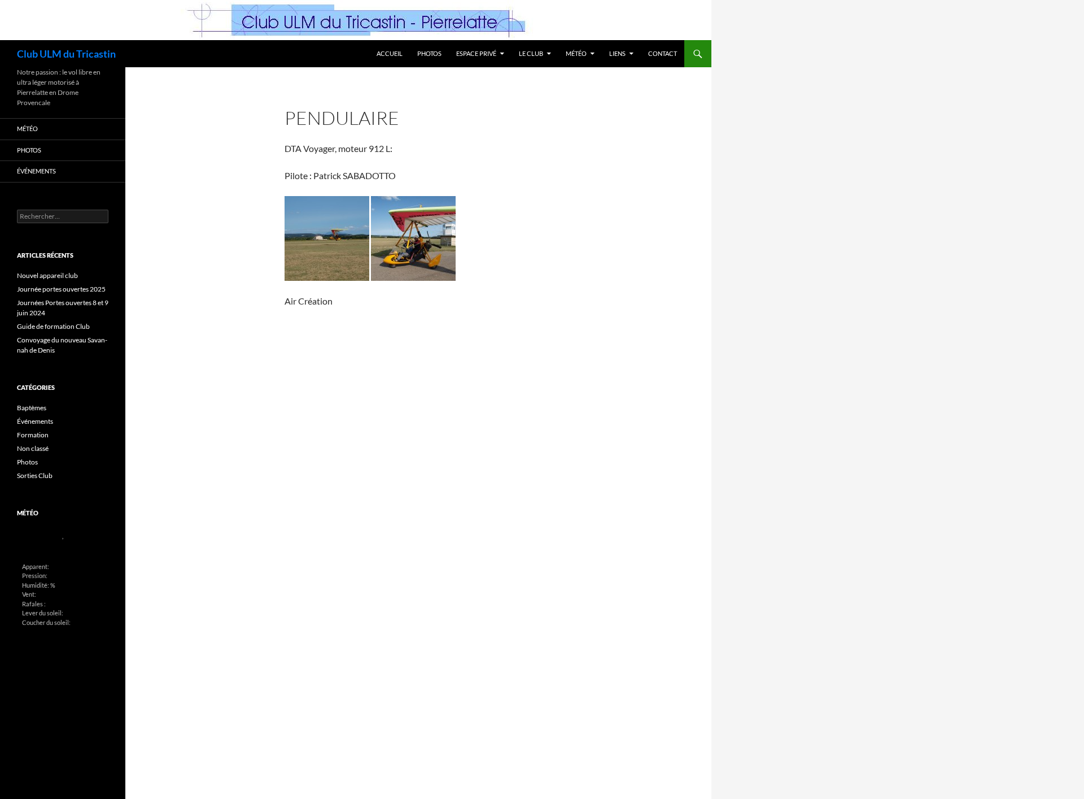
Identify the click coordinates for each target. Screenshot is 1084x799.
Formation (33, 435)
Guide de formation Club (53, 326)
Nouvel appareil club (47, 275)
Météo (576, 53)
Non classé (33, 448)
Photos (429, 53)
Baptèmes (31, 407)
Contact (662, 53)
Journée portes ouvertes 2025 (61, 289)
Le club (531, 53)
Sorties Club (35, 475)
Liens (617, 53)
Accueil (390, 53)
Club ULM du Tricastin (66, 53)
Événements (36, 171)
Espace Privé (476, 53)
